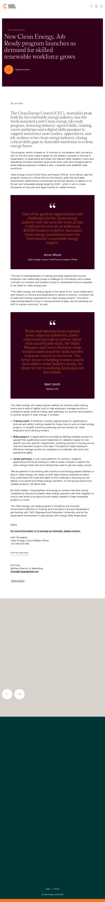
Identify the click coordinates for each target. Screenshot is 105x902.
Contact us (7, 787)
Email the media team (19, 553)
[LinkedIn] (49, 761)
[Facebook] (40, 761)
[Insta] (44, 761)
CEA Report (24, 780)
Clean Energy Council (51, 894)
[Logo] (52, 748)
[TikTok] (63, 761)
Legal (48, 889)
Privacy (56, 889)
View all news (7, 661)
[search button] (91, 6)
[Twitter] (53, 761)
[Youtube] (58, 761)
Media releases (18, 581)
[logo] (9, 6)
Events (39, 789)
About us (6, 793)
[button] (19, 694)
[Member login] (96, 6)
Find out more (56, 692)
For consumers (43, 795)
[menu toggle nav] (101, 6)
